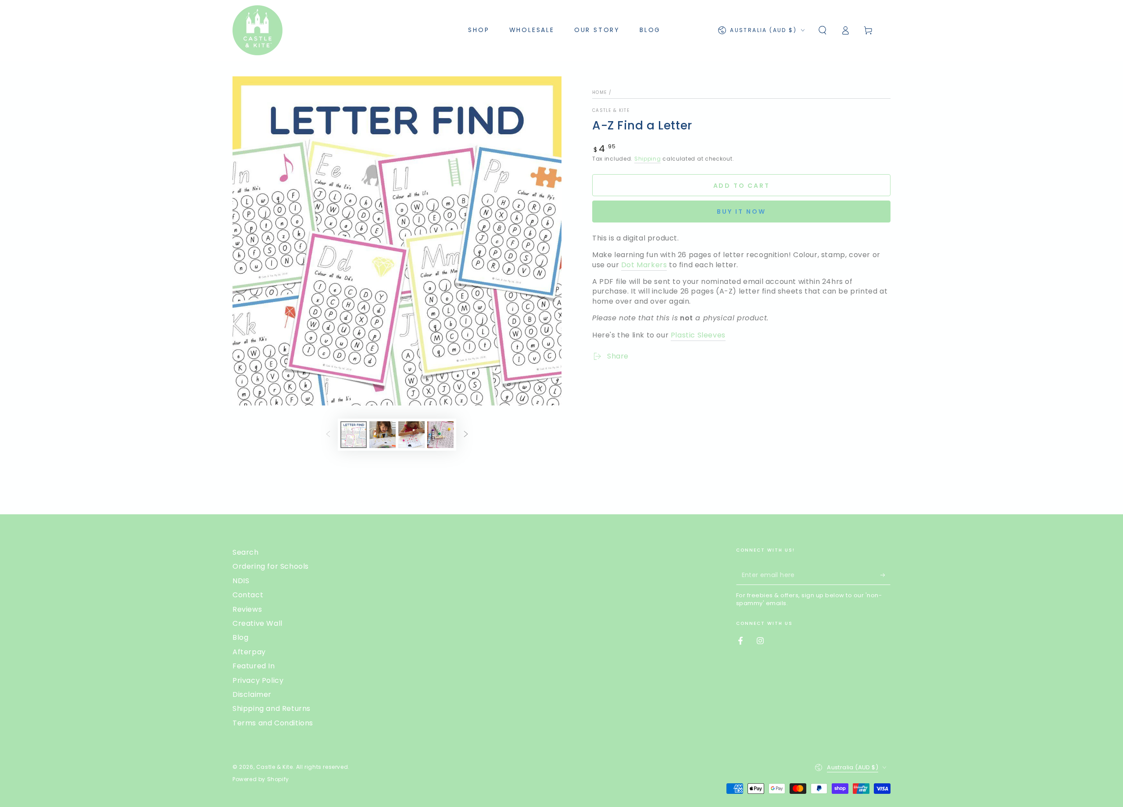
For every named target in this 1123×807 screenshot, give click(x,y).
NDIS (240, 581)
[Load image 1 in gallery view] (353, 434)
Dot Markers (644, 265)
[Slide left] (328, 435)
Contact (247, 595)
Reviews (247, 609)
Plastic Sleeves (698, 335)
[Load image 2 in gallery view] (382, 434)
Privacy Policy (257, 680)
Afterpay (249, 652)
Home (599, 92)
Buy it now (741, 211)
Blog (240, 637)
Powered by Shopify (260, 779)
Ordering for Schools (270, 566)
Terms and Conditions (272, 723)
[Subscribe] (885, 575)
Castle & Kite (610, 111)
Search (245, 552)
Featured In (253, 666)
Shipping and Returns (271, 708)
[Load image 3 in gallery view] (411, 434)
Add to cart (741, 185)
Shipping (647, 158)
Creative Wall (257, 623)
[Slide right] (466, 435)
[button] (822, 30)
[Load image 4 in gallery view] (440, 434)
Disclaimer (252, 694)
